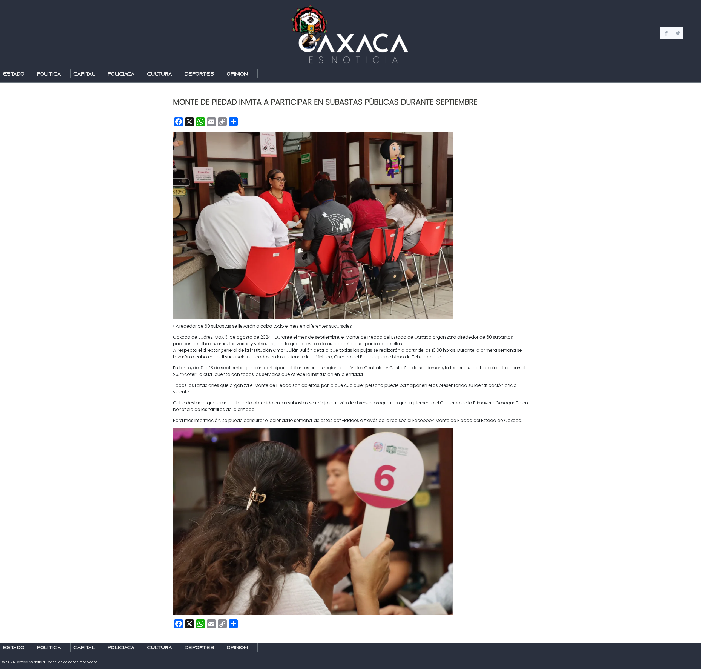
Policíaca (121, 74)
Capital (84, 74)
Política (49, 74)
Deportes (199, 74)
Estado (13, 74)
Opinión (237, 74)
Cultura (159, 74)
